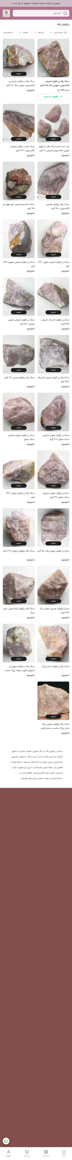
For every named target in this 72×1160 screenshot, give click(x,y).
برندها (41, 32)
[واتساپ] (6, 1141)
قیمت (25, 32)
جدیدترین (58, 32)
